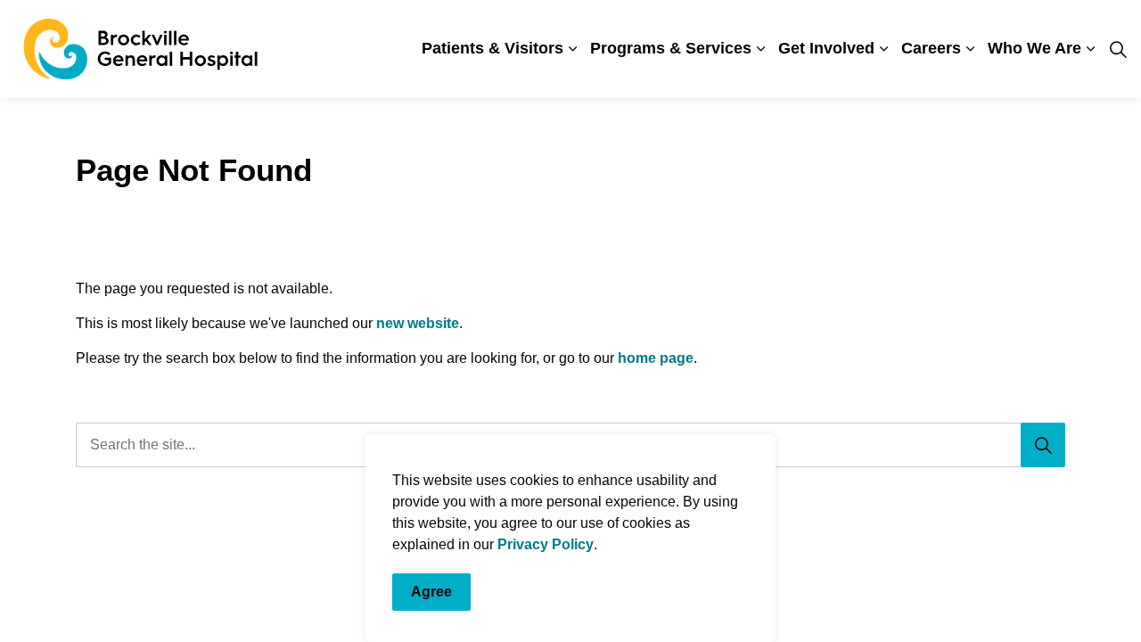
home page (656, 358)
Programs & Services (670, 48)
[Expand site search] (1118, 49)
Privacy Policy (545, 544)
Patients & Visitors (492, 48)
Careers (931, 48)
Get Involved (826, 48)
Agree (431, 591)
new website (417, 323)
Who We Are (1034, 48)
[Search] (1043, 445)
